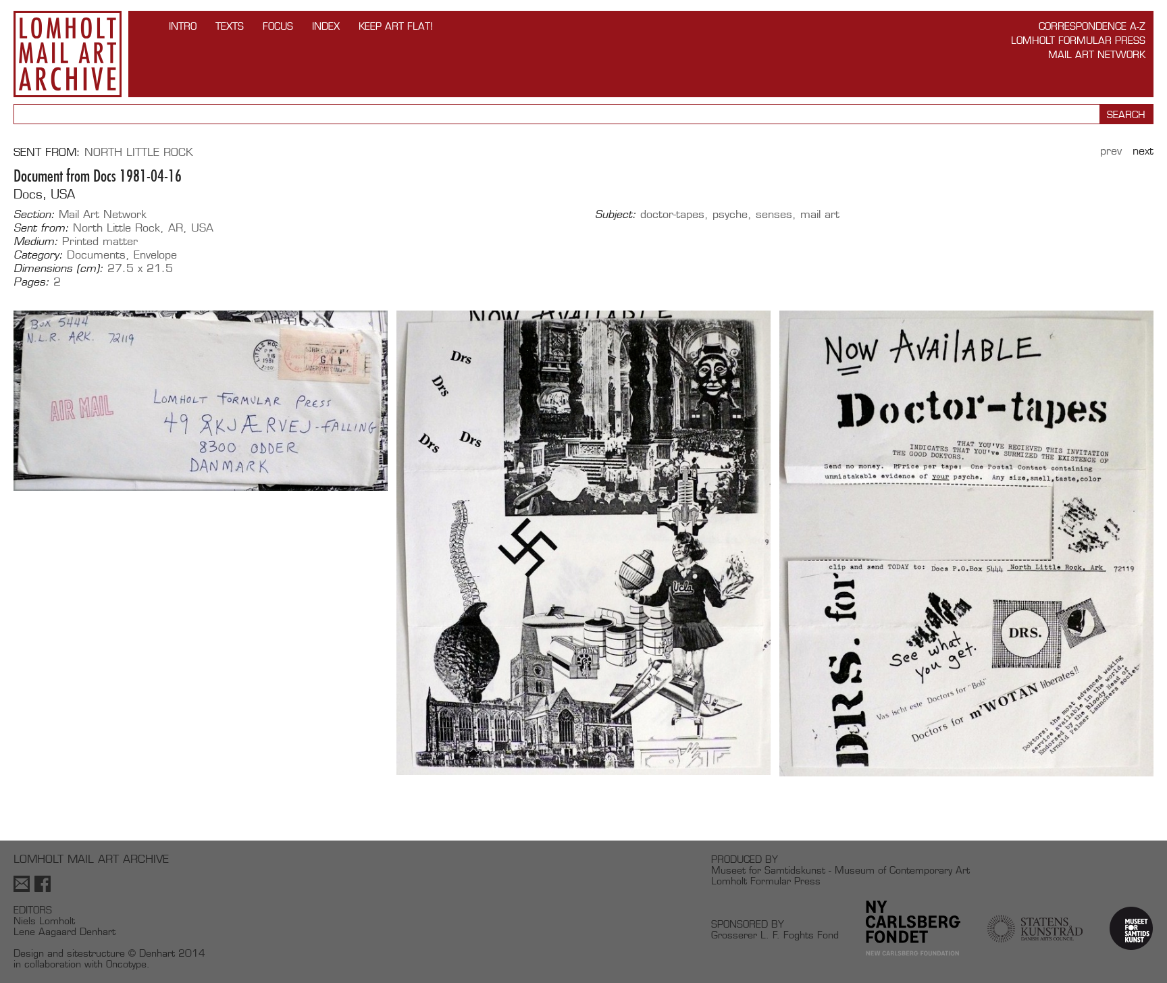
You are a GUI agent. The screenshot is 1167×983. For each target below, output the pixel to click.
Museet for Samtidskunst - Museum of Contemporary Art (840, 870)
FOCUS (278, 26)
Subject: (615, 214)
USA (202, 227)
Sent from (45, 152)
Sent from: (41, 228)
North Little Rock (138, 152)
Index (326, 26)
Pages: (31, 282)
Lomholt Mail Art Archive (68, 54)
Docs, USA (44, 194)
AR (175, 227)
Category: (38, 255)
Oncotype (126, 963)
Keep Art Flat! (396, 26)
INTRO (183, 26)
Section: (34, 214)
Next (1143, 150)
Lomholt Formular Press (1078, 40)
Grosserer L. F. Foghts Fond (775, 934)
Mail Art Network (1096, 54)
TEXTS (229, 26)
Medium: (36, 241)
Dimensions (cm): (58, 268)
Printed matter (100, 241)
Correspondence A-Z (1092, 26)
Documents (96, 254)
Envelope (155, 254)
